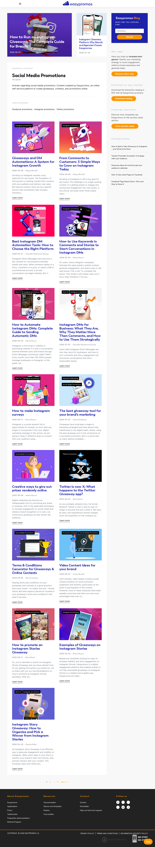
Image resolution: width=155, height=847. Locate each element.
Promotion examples (70, 533)
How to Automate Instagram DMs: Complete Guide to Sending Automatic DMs (32, 330)
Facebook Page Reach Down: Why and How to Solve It (127, 182)
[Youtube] (128, 807)
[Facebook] (123, 802)
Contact (83, 802)
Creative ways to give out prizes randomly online (32, 488)
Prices (9, 810)
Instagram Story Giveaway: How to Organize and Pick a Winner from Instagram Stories (30, 731)
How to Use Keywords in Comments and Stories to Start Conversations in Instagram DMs (79, 247)
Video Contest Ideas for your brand (77, 567)
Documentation (50, 802)
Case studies (49, 814)
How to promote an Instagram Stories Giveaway (27, 648)
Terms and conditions (107, 833)
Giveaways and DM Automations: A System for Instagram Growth (33, 162)
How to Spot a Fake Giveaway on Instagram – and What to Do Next (129, 147)
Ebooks (47, 810)
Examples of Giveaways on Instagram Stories (80, 647)
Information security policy (134, 833)
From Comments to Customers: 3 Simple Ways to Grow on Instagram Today (79, 163)
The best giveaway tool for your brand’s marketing (80, 412)
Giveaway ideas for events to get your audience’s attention (126, 166)
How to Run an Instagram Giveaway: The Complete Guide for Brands (37, 41)
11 (58, 782)
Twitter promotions (65, 109)
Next (63, 782)
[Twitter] (128, 802)
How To (18, 292)
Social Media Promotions (72, 384)
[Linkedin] (123, 807)
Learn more (17, 197)
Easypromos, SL (32, 833)
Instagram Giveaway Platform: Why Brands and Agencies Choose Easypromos (91, 44)
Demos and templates (53, 806)
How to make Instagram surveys (31, 412)
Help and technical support (91, 810)
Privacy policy (87, 833)
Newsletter (84, 806)
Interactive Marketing (70, 378)
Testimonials (12, 814)
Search (129, 37)
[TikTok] (118, 807)
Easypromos (12, 802)
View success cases (125, 126)
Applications (12, 806)
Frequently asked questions (18, 818)
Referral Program (14, 822)
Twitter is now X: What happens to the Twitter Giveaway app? (77, 490)
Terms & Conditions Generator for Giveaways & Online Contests (33, 569)
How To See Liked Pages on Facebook (126, 174)
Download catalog (123, 98)
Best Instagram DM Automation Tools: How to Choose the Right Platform (33, 245)
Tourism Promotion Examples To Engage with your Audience (127, 157)
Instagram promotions (44, 109)
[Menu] (20, 4)
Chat (148, 841)
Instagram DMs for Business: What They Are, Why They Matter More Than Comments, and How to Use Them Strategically (80, 332)
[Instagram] (118, 802)
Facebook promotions (22, 109)
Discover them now (124, 74)
